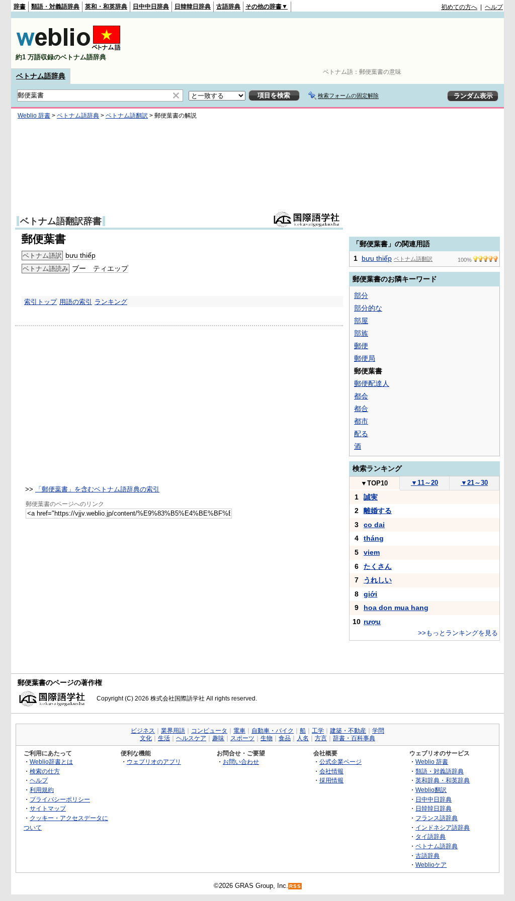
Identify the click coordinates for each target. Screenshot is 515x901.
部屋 (361, 321)
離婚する (378, 511)
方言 (321, 738)
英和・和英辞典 (106, 7)
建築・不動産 (348, 731)
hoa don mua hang (396, 608)
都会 (361, 396)
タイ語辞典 (430, 836)
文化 (146, 738)
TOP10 (374, 483)
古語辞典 (228, 7)
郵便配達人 (371, 383)
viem (372, 552)
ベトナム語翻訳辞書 (61, 221)
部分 (361, 295)
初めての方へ (459, 7)
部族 (361, 333)
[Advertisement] (320, 43)
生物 (267, 738)
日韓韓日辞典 (193, 7)
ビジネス (143, 731)
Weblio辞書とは (51, 761)
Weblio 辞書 (34, 116)
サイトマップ (48, 808)
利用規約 (42, 789)
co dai (374, 525)
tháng (374, 538)
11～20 (424, 482)
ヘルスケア (191, 738)
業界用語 (173, 731)
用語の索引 (75, 302)
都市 (361, 421)
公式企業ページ (340, 761)
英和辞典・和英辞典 (442, 780)
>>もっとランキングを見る (458, 633)
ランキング (111, 302)
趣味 (218, 738)
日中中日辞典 (151, 7)
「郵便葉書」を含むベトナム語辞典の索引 (97, 489)
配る (361, 434)
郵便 (361, 346)
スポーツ (242, 738)
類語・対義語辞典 (55, 7)
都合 (361, 409)
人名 (303, 738)
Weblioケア (431, 864)
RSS (295, 886)
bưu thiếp (80, 255)
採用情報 (331, 780)
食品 (285, 738)
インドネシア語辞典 (442, 827)
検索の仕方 (45, 771)
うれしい (378, 580)
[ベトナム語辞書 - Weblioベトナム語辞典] (68, 48)
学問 (378, 731)
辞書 (20, 7)
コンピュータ (209, 731)
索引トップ (40, 302)
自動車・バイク (272, 731)
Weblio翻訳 (431, 789)
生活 (164, 738)
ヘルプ (494, 7)
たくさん (378, 566)
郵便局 (364, 358)
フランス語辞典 (436, 818)
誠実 (371, 497)
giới (370, 594)
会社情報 (331, 771)
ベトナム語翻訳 (127, 116)
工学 (318, 731)
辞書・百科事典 (354, 738)
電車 (239, 731)
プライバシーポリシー (60, 799)
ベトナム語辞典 (40, 76)
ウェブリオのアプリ (154, 761)
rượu (372, 622)
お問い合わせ (241, 761)
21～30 (474, 482)
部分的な (368, 308)
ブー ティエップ (100, 268)
